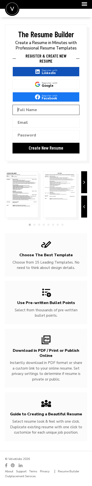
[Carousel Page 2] (34, 225)
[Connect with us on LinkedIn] (21, 465)
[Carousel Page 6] (53, 225)
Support (21, 471)
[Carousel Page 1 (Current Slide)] (30, 225)
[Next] (84, 182)
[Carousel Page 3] (39, 225)
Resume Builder (68, 471)
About (9, 471)
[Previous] (84, 207)
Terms (33, 471)
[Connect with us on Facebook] (6, 465)
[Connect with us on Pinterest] (13, 465)
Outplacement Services (20, 476)
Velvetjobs (12, 8)
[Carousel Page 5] (48, 225)
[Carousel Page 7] (58, 225)
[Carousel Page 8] (62, 225)
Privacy (45, 471)
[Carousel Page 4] (44, 225)
